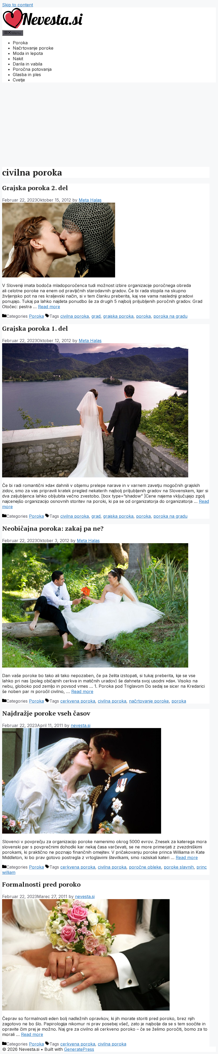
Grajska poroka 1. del (35, 328)
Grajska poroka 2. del (35, 188)
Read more (49, 306)
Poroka (20, 42)
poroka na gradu (170, 316)
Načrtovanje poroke (33, 48)
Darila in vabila (27, 64)
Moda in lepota (28, 53)
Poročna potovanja (32, 69)
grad (95, 316)
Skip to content (17, 4)
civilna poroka (74, 316)
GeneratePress (79, 1049)
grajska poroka (118, 316)
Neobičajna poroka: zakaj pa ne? (52, 528)
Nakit (18, 58)
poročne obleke (145, 867)
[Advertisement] (109, 124)
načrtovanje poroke (149, 701)
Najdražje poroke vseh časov (46, 713)
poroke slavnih (179, 867)
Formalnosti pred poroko (41, 884)
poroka (143, 316)
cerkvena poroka (77, 701)
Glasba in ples (27, 74)
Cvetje (19, 79)
